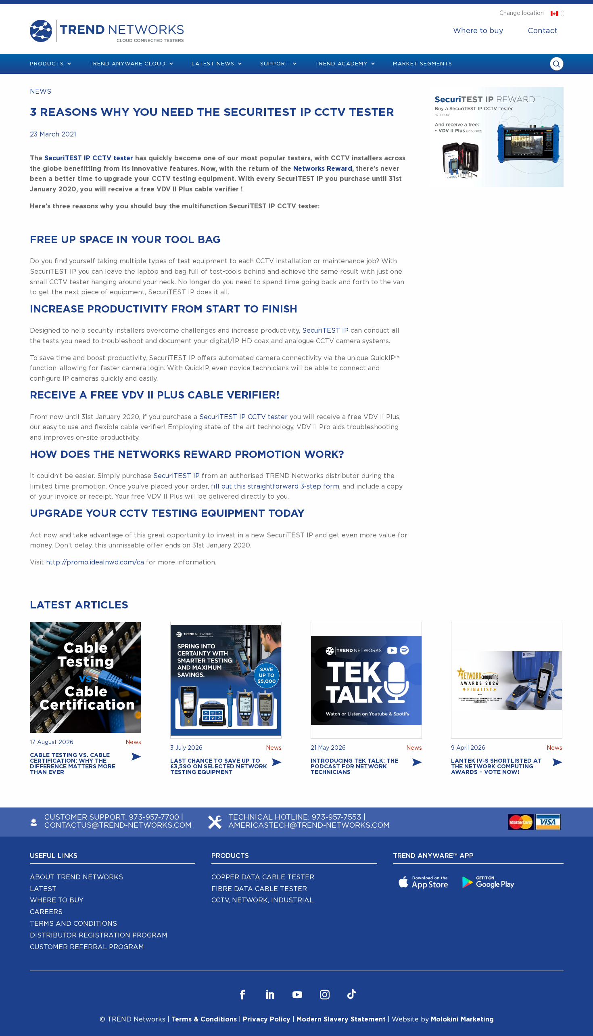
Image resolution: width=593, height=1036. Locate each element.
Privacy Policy (266, 1019)
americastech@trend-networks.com (309, 825)
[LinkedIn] (270, 995)
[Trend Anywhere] (424, 882)
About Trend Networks (76, 877)
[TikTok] (351, 995)
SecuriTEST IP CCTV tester (87, 158)
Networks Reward (321, 169)
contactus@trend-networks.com (118, 825)
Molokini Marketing (462, 1019)
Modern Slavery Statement (341, 1019)
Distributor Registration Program (98, 935)
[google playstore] (489, 882)
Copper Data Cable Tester (262, 877)
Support (274, 64)
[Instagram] (324, 995)
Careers (46, 912)
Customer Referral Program (87, 947)
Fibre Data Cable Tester (259, 889)
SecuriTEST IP (325, 330)
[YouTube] (297, 995)
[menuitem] (478, 31)
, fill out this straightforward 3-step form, (274, 486)
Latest (43, 889)
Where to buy (478, 31)
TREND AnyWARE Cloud (127, 64)
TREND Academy (341, 64)
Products (47, 64)
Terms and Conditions (73, 924)
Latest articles (79, 605)
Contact (543, 31)
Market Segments (422, 64)
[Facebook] (242, 995)
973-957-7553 (336, 817)
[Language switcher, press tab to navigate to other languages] (554, 13)
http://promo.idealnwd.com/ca (94, 562)
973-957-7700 (154, 817)
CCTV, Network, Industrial (262, 900)
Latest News (213, 64)
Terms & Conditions (204, 1019)
